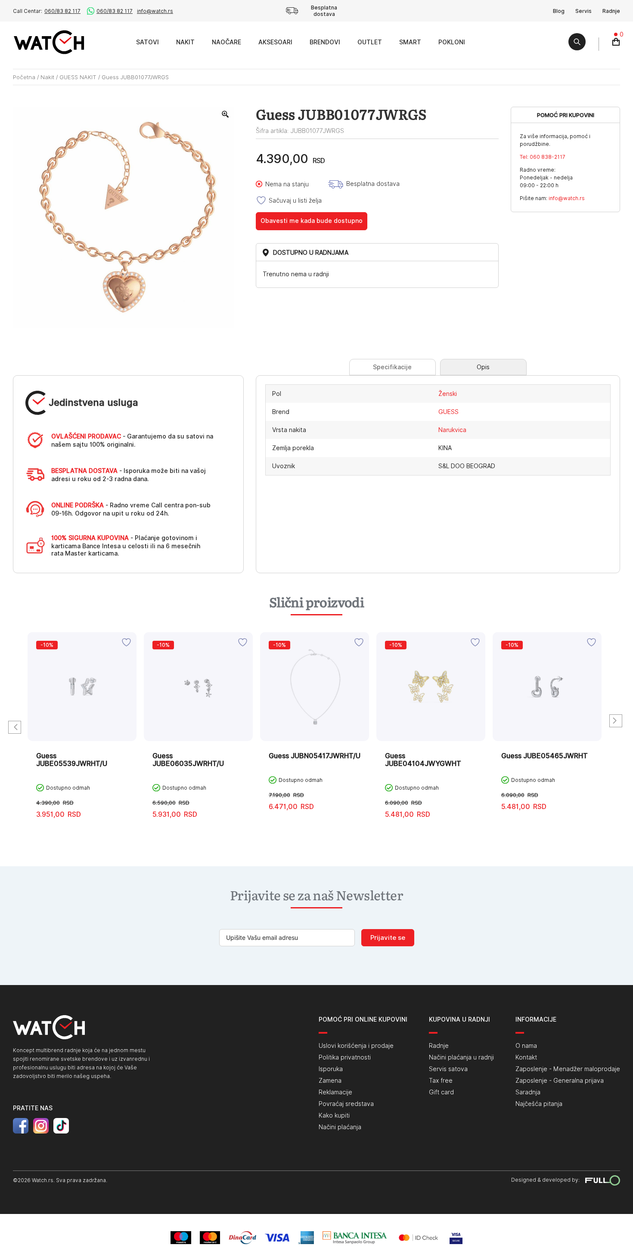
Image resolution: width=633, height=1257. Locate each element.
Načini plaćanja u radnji (461, 1057)
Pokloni (451, 42)
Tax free (441, 1080)
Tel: (542, 157)
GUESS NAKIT (77, 77)
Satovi (147, 42)
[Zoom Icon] (225, 114)
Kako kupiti (334, 1115)
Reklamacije (335, 1092)
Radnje (611, 11)
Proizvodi (117, 42)
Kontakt (526, 1057)
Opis (483, 367)
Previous (14, 727)
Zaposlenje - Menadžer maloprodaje (567, 1069)
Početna (24, 77)
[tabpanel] (82, 732)
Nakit (185, 42)
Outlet (369, 42)
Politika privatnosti (345, 1057)
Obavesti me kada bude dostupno (312, 220)
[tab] (392, 367)
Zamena (330, 1080)
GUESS (448, 411)
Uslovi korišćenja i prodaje (356, 1045)
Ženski (447, 393)
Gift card (441, 1092)
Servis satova (448, 1069)
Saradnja (527, 1092)
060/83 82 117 (62, 11)
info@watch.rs (155, 11)
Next (615, 720)
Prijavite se (387, 938)
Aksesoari (275, 42)
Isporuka (331, 1069)
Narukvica (452, 429)
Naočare (226, 42)
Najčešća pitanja (538, 1103)
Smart (410, 42)
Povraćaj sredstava (346, 1103)
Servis (583, 11)
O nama (526, 1045)
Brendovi (325, 42)
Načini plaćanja (340, 1127)
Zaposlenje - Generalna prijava (559, 1080)
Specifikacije (392, 367)
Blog (559, 11)
